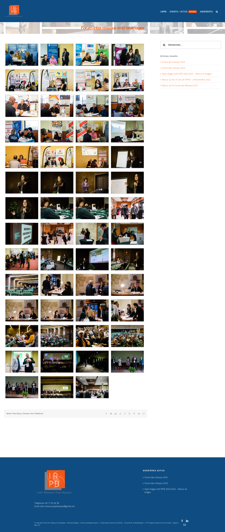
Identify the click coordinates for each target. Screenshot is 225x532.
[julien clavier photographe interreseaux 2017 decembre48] (127, 300)
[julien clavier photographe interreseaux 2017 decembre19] (57, 121)
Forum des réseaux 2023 (173, 67)
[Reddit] (120, 414)
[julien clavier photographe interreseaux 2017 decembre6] (21, 45)
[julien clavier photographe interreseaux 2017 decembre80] (57, 352)
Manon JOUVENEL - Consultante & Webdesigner (127, 523)
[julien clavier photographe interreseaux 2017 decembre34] (57, 224)
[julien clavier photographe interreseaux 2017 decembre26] (21, 173)
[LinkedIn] (116, 414)
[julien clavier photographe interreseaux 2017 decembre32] (127, 198)
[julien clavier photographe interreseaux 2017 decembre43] (92, 275)
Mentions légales (73, 523)
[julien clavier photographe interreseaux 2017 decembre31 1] (57, 198)
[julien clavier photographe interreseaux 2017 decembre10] (21, 70)
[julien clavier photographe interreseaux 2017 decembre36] (127, 224)
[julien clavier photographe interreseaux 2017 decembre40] (127, 249)
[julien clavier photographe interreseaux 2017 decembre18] (21, 121)
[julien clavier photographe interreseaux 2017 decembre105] (127, 352)
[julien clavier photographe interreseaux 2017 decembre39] (92, 249)
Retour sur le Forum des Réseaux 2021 (180, 85)
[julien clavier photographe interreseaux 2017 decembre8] (92, 45)
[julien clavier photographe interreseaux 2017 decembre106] (21, 377)
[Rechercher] (190, 44)
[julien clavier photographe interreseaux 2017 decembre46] (57, 300)
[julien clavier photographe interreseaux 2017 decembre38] (57, 249)
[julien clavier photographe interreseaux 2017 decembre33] (21, 224)
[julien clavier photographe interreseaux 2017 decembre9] (127, 45)
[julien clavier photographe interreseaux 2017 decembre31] (92, 198)
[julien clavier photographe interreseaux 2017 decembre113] (92, 377)
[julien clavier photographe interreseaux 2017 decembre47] (92, 300)
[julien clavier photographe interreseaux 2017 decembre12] (92, 70)
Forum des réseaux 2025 (173, 62)
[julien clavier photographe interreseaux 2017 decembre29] (127, 173)
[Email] (144, 414)
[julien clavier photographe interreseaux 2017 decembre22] (21, 147)
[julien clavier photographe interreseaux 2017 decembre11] (57, 70)
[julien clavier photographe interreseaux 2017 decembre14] (21, 96)
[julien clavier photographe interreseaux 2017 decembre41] (21, 275)
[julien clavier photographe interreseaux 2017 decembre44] (127, 275)
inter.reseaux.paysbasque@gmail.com (57, 506)
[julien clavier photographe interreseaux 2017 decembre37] (21, 249)
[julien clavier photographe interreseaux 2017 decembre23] (57, 147)
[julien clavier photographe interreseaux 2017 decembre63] (127, 326)
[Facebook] (106, 414)
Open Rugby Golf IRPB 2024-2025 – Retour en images (187, 73)
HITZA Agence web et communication (159, 523)
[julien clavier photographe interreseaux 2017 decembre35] (92, 224)
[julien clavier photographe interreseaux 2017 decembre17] (127, 96)
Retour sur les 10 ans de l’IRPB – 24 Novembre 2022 (186, 79)
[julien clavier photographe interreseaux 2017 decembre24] (92, 147)
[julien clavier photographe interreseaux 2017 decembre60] (57, 326)
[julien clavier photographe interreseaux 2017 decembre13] (127, 70)
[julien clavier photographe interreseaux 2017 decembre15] (57, 96)
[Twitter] (111, 414)
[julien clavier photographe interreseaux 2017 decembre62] (92, 326)
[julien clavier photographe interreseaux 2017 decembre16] (92, 96)
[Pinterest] (134, 414)
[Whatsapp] (125, 414)
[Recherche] (217, 12)
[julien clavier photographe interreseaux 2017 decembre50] (21, 326)
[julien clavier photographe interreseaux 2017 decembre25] (127, 147)
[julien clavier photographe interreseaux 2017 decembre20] (92, 121)
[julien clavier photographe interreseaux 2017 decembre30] (21, 198)
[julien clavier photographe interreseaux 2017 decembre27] (57, 173)
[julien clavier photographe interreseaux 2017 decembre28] (92, 173)
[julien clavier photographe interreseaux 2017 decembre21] (127, 121)
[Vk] (139, 414)
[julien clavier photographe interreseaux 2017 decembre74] (21, 352)
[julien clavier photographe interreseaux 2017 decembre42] (57, 275)
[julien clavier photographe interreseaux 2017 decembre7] (57, 45)
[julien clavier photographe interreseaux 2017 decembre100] (92, 352)
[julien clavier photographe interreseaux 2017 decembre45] (21, 300)
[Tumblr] (129, 414)
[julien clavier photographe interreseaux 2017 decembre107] (57, 377)
